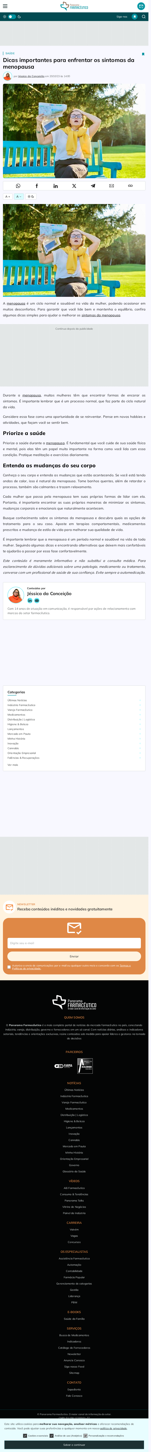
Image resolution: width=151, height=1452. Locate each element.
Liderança (74, 1296)
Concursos (74, 1242)
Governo (74, 1165)
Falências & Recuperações (23, 757)
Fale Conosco (74, 1395)
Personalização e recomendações (106, 1435)
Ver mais (13, 764)
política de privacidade (113, 1428)
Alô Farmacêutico (74, 1188)
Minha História (16, 738)
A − (18, 196)
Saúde (10, 53)
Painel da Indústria (74, 1213)
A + (7, 196)
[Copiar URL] (130, 186)
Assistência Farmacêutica (74, 1258)
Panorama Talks (74, 1200)
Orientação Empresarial (22, 753)
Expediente (74, 1389)
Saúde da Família (74, 1318)
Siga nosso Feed (74, 1366)
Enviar (74, 956)
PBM (74, 1302)
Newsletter (74, 1354)
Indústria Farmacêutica (21, 705)
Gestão (74, 1290)
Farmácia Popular (74, 1277)
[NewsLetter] (141, 6)
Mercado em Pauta (19, 734)
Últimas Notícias (17, 700)
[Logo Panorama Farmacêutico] (74, 6)
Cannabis (13, 748)
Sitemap (74, 1373)
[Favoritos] (135, 17)
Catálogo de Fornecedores (74, 1347)
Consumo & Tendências (74, 1194)
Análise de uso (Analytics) (68, 1435)
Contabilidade (74, 1271)
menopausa (16, 303)
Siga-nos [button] (122, 16)
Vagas (74, 1235)
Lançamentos (16, 729)
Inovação (13, 743)
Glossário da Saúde (74, 1171)
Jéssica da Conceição (31, 76)
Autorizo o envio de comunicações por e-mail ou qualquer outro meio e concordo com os (71, 967)
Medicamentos (16, 714)
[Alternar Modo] (30, 196)
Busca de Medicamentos (74, 1335)
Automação (74, 1264)
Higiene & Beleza (18, 724)
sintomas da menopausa (101, 315)
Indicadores (74, 1341)
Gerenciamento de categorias (74, 1283)
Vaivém (74, 1229)
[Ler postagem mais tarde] (143, 54)
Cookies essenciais (38, 1435)
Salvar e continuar (74, 1444)
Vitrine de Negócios (74, 1206)
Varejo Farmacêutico (20, 710)
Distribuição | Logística (21, 719)
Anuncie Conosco (74, 1360)
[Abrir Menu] (17, 6)
